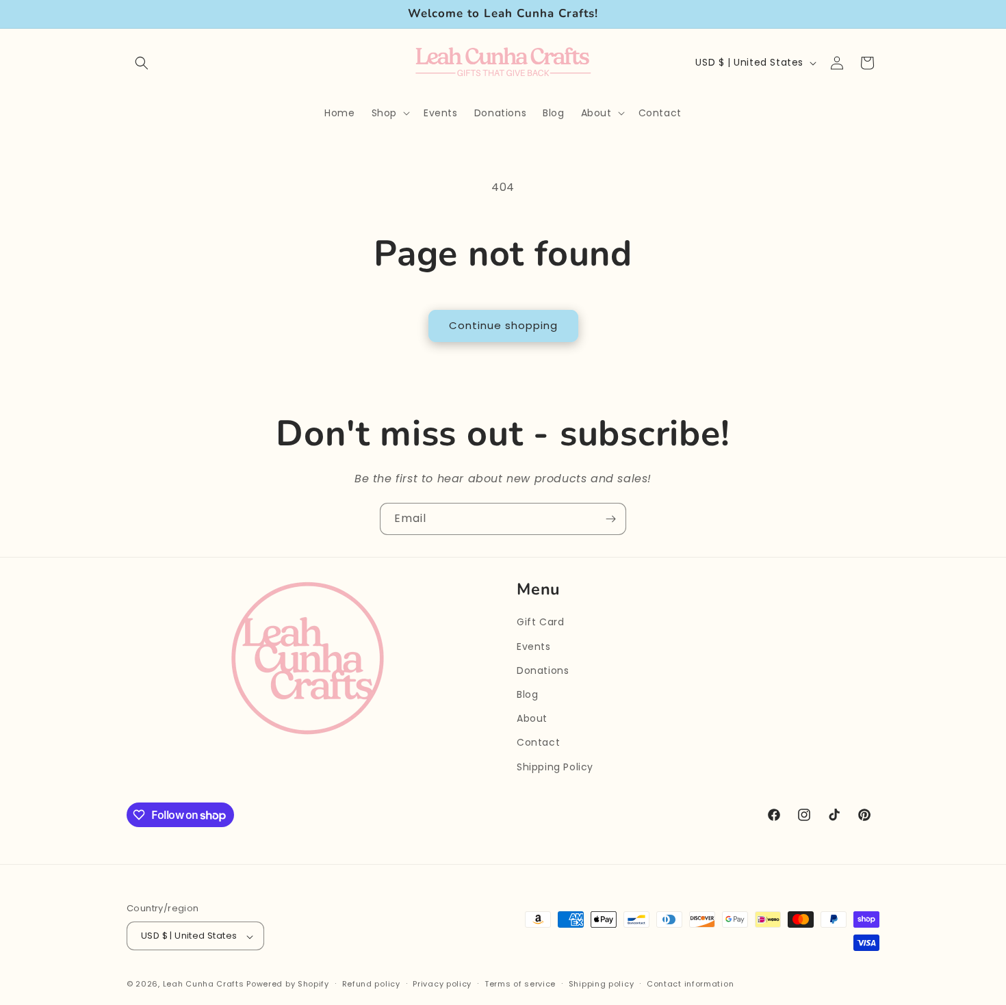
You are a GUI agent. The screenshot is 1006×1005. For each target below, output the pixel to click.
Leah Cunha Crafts (203, 984)
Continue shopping (503, 325)
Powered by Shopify (287, 984)
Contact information (690, 983)
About (532, 719)
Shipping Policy (555, 767)
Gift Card (540, 622)
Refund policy (371, 983)
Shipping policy (601, 983)
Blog (527, 694)
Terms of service (520, 983)
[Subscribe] (610, 519)
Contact (538, 743)
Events (534, 646)
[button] (142, 63)
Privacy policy (442, 983)
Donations (543, 670)
